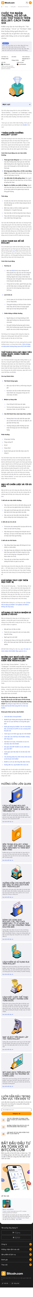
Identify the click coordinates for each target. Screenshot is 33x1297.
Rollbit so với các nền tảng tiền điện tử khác (17, 762)
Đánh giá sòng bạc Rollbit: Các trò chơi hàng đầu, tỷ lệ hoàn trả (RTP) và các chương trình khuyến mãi (17, 729)
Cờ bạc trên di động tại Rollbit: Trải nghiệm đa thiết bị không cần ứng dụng (15, 605)
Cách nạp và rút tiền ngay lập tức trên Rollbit (17, 734)
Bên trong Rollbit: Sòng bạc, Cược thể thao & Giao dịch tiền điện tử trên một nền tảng (16, 847)
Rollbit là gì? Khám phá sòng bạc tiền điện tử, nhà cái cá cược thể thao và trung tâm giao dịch (17, 722)
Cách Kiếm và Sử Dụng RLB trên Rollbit (16, 963)
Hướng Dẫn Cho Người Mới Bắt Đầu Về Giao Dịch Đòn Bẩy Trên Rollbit (16, 885)
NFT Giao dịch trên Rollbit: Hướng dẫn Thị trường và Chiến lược (16, 1074)
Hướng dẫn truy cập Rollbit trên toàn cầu (16, 765)
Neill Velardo (8, 1209)
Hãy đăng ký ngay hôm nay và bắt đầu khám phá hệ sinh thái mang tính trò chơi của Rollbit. (14, 706)
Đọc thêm (18, 1219)
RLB (13, 270)
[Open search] (26, 2)
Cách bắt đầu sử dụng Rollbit (12, 716)
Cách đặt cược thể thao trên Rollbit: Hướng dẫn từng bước (15, 999)
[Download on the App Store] (16, 1237)
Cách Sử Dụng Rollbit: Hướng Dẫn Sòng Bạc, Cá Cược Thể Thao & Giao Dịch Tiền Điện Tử (16, 808)
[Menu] (30, 2)
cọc (14, 251)
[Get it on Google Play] (16, 1232)
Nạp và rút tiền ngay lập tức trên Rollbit (15, 1038)
